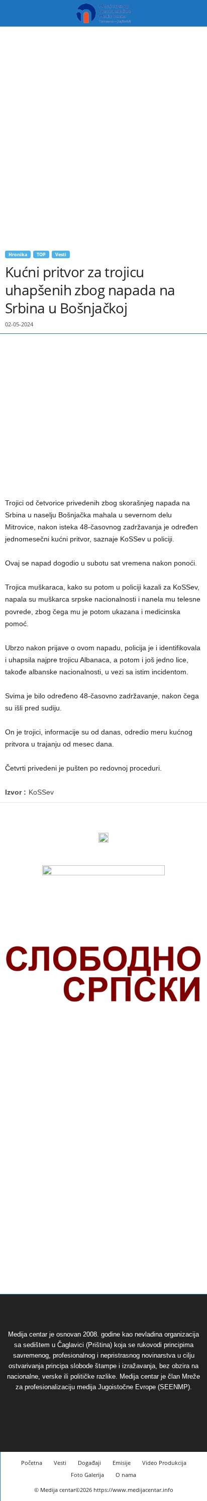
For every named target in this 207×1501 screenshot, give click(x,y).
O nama (126, 1474)
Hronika (18, 254)
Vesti (60, 254)
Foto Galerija (87, 1474)
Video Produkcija (164, 1462)
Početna (31, 1462)
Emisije (122, 1462)
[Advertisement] (103, 135)
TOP (41, 254)
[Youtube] (115, 1405)
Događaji (89, 1462)
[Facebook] (15, 818)
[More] (61, 818)
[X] (38, 818)
